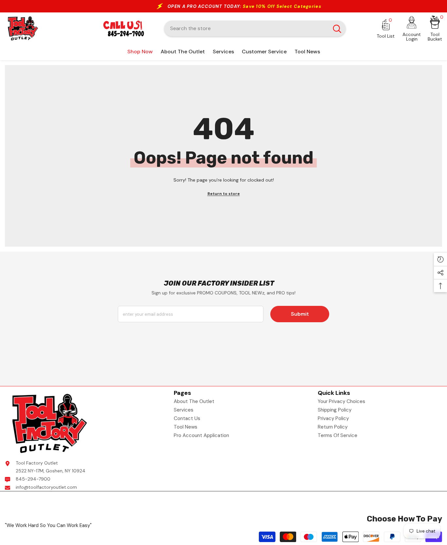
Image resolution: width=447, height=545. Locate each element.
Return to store (223, 193)
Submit (300, 313)
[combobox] (246, 28)
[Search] (255, 28)
